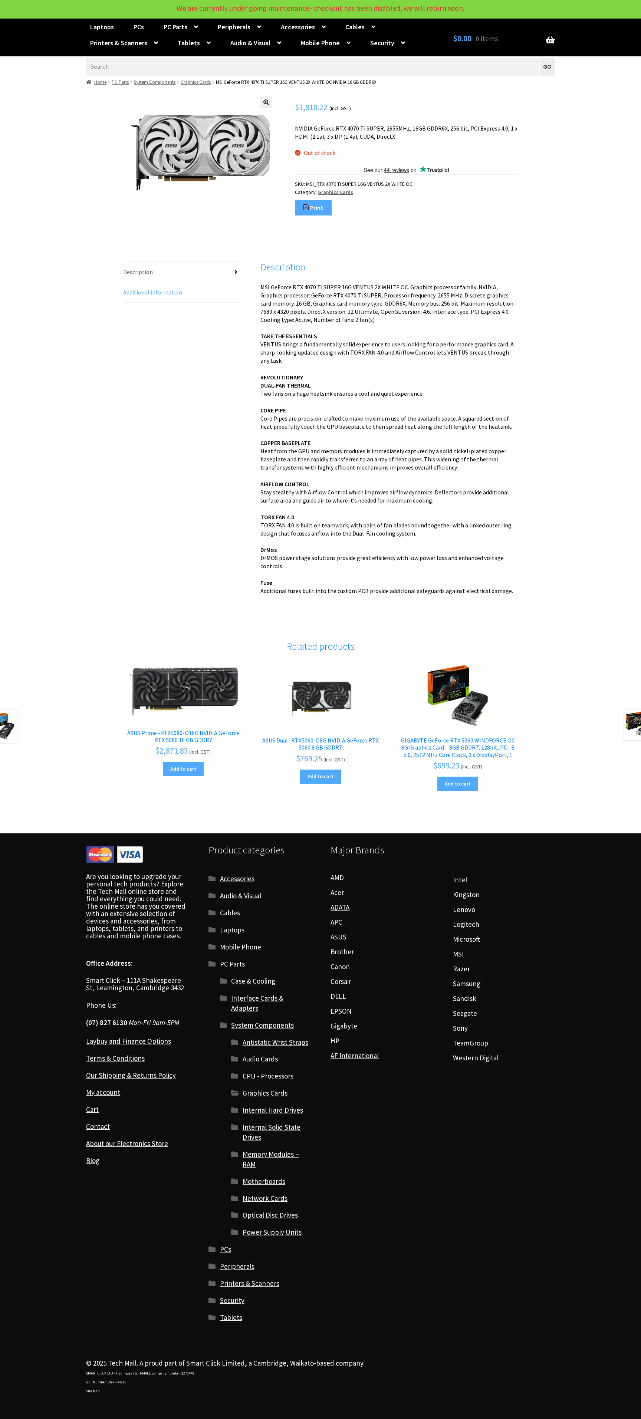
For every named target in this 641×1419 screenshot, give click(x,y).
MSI (458, 953)
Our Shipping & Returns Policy (131, 1075)
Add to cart (183, 769)
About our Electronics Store (127, 1143)
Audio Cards (260, 1058)
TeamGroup (470, 1042)
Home (100, 82)
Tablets (189, 43)
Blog (92, 1160)
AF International (355, 1055)
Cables (355, 27)
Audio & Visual (250, 43)
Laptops (102, 27)
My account (103, 1092)
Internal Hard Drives (273, 1110)
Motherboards (264, 1181)
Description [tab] (138, 272)
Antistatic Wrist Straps (275, 1042)
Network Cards (265, 1198)
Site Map (92, 1391)
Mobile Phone (320, 43)
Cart (92, 1109)
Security (382, 43)
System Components (154, 82)
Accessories (298, 27)
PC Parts (175, 27)
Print (316, 207)
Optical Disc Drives (270, 1215)
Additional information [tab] (152, 292)
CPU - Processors (268, 1075)
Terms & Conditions (115, 1058)
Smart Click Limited (215, 1363)
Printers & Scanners (118, 43)
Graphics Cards (196, 82)
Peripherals (234, 27)
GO (547, 66)
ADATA (340, 907)
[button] (266, 102)
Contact (98, 1126)
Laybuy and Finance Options (128, 1041)
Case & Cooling (253, 981)
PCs (139, 27)
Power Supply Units (272, 1232)
